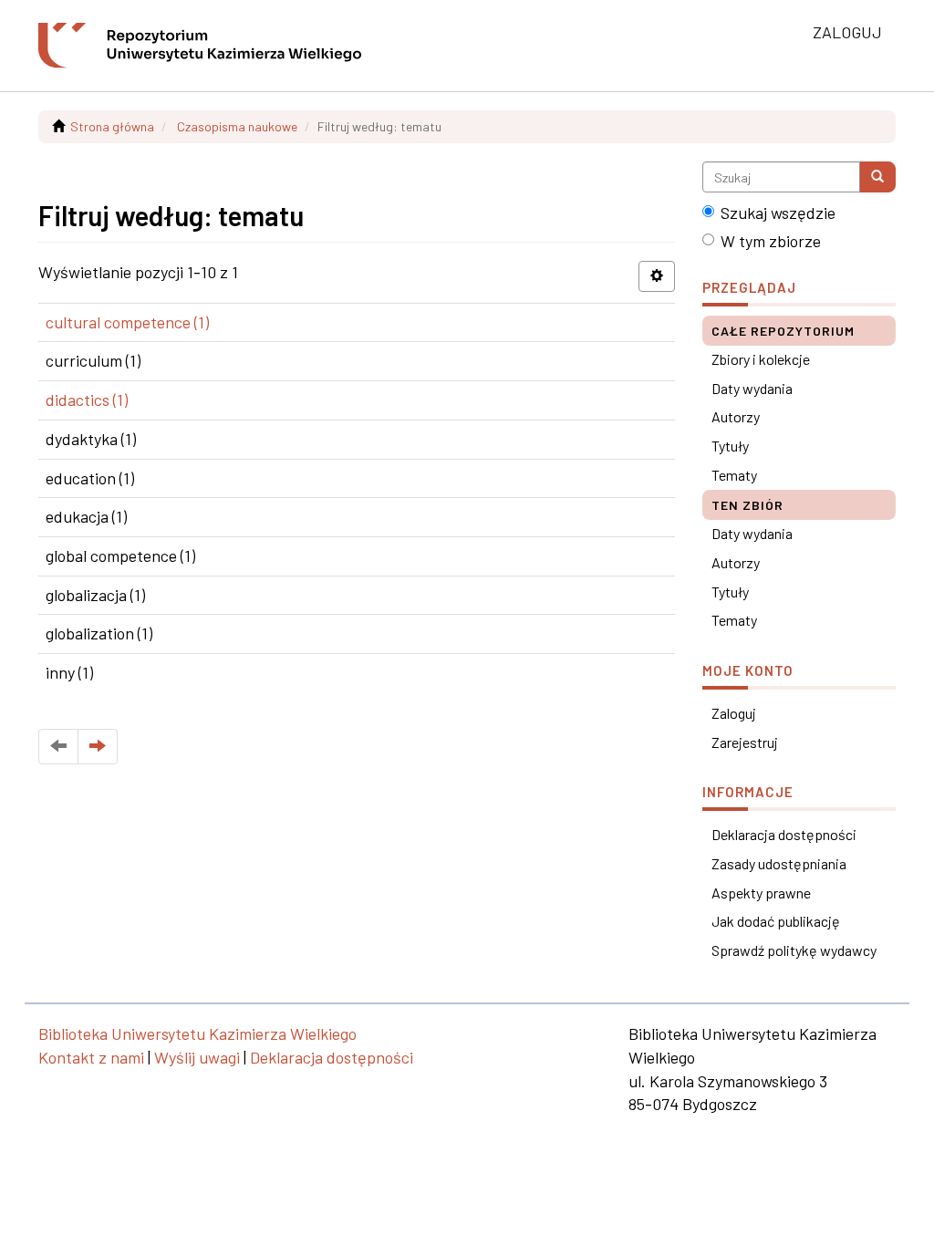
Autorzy (735, 416)
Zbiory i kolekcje (760, 359)
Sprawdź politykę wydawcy (794, 950)
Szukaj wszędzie (778, 212)
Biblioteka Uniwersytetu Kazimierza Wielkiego (197, 1033)
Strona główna (112, 126)
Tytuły (730, 445)
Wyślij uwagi (197, 1057)
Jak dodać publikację (775, 920)
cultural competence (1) (127, 322)
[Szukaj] (877, 176)
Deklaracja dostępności (783, 834)
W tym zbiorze (771, 241)
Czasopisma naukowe (237, 126)
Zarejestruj (744, 742)
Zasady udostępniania (778, 863)
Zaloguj (733, 713)
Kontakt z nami (91, 1057)
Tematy (734, 474)
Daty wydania (752, 388)
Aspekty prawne (761, 892)
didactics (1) (87, 399)
